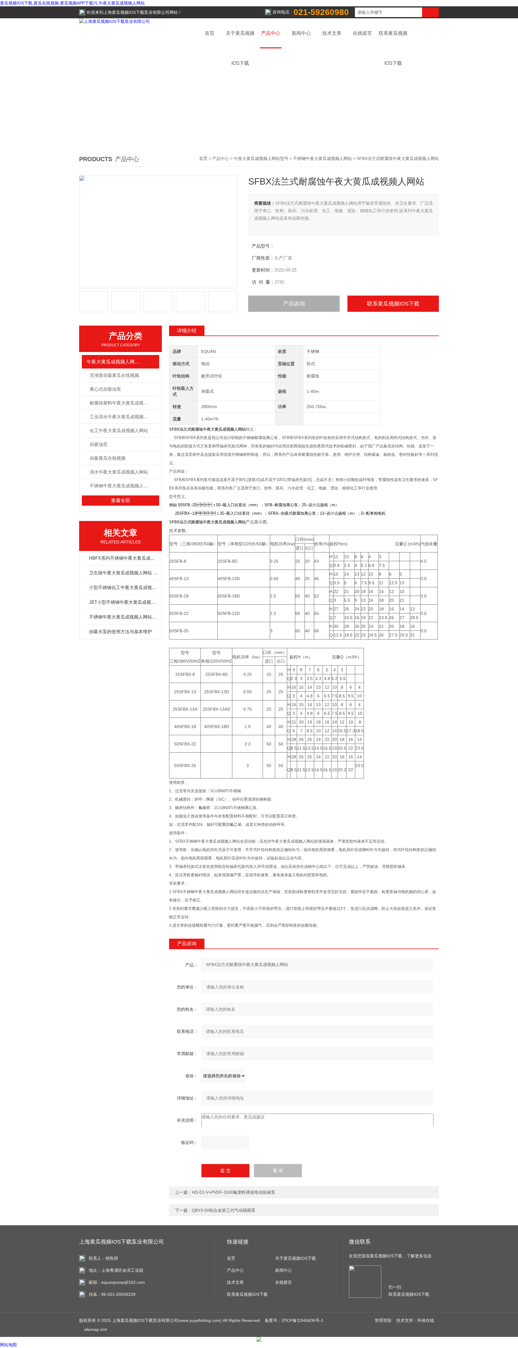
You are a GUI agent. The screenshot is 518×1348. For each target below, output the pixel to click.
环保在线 (425, 1320)
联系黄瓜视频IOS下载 (393, 304)
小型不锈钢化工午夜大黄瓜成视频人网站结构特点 (123, 587)
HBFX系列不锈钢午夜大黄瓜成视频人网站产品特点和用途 (123, 558)
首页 (209, 33)
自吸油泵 (99, 444)
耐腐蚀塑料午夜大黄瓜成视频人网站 (124, 402)
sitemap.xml (95, 1329)
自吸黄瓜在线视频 (108, 458)
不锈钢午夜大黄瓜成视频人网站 (322, 158)
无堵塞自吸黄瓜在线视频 (114, 375)
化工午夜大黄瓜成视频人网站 (119, 430)
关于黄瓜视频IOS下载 (295, 1258)
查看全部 (120, 500)
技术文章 (331, 33)
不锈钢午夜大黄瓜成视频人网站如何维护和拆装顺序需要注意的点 (123, 616)
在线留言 (362, 33)
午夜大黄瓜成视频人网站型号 (261, 158)
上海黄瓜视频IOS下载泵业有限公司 (136, 12)
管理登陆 (383, 1320)
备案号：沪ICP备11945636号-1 (294, 1320)
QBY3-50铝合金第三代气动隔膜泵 (223, 1210)
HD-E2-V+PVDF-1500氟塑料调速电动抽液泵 (233, 1192)
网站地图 (8, 1344)
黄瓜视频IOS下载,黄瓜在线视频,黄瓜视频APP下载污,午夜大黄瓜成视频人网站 (72, 3)
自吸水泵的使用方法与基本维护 (120, 631)
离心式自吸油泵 (105, 389)
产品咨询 (294, 304)
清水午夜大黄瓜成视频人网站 (119, 471)
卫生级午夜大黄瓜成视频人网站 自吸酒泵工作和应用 (123, 572)
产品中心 (270, 33)
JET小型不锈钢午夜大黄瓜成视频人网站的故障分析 (123, 602)
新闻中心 (301, 33)
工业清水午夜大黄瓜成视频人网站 (123, 416)
